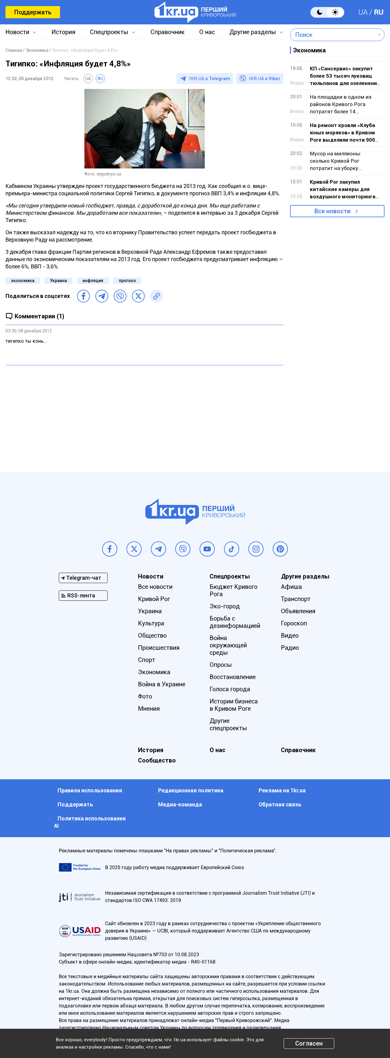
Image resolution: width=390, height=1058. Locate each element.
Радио (290, 647)
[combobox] (332, 35)
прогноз (127, 280)
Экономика (154, 672)
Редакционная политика (190, 790)
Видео (290, 635)
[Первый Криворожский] (195, 12)
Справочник (168, 32)
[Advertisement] (144, 414)
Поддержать (32, 12)
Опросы (221, 664)
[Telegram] (101, 296)
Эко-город (225, 606)
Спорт (146, 659)
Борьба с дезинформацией (235, 622)
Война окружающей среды (228, 645)
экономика (22, 280)
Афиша (291, 586)
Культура (151, 623)
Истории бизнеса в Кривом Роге (234, 705)
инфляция (93, 280)
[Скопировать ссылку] (156, 296)
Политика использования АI (90, 822)
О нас (207, 32)
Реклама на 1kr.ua (282, 790)
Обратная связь (280, 804)
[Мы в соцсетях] (109, 549)
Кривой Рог (154, 599)
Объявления (298, 611)
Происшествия (158, 647)
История (63, 32)
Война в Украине (161, 684)
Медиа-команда (180, 804)
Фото (145, 696)
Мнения (149, 708)
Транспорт (295, 599)
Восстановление (233, 677)
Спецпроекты (109, 32)
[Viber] (120, 296)
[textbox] (332, 35)
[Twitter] (138, 296)
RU (379, 12)
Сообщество (157, 760)
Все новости (332, 211)
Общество (152, 635)
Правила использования (90, 790)
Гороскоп (294, 623)
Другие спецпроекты (228, 724)
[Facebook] (83, 296)
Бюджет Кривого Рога (233, 590)
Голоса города (230, 689)
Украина (58, 280)
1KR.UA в (209, 78)
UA (363, 12)
